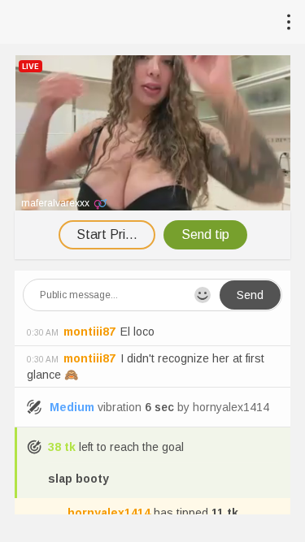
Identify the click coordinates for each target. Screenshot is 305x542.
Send (250, 294)
